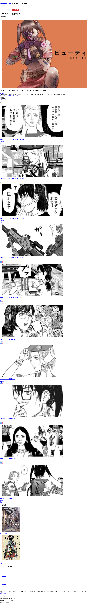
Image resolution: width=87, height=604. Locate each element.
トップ (14, 567)
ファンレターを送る (4, 100)
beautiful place (5, 3)
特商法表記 (4, 584)
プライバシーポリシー (6, 583)
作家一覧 (4, 575)
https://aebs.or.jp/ (3, 593)
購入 (7, 533)
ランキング (4, 571)
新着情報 (4, 576)
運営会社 (4, 579)
